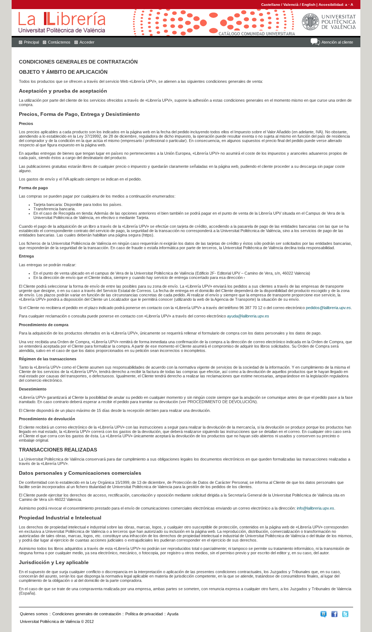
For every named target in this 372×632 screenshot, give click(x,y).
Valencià (291, 5)
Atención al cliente (337, 42)
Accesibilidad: (332, 5)
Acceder (87, 42)
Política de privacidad (144, 614)
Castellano (270, 5)
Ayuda (172, 614)
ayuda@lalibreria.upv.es (248, 316)
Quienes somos (34, 614)
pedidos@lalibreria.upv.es (328, 307)
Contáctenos (59, 42)
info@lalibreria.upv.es (315, 508)
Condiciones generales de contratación (86, 614)
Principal (31, 42)
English (308, 5)
